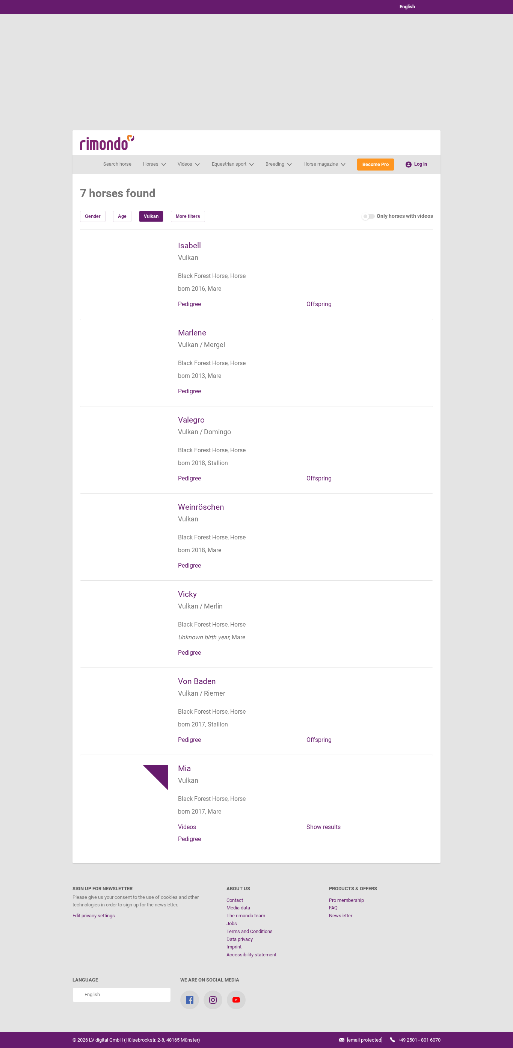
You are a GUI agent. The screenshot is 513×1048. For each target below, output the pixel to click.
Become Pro (375, 164)
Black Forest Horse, (204, 275)
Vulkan (188, 257)
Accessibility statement (251, 954)
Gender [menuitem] (93, 216)
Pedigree (189, 304)
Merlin (213, 606)
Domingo (217, 432)
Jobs (231, 923)
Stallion (218, 463)
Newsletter (340, 915)
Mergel (214, 345)
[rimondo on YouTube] (236, 1000)
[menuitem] (188, 216)
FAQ (333, 908)
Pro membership (346, 900)
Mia (184, 768)
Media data (238, 908)
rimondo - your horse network (107, 142)
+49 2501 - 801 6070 (419, 1040)
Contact (234, 900)
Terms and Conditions (249, 931)
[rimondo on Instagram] (213, 1000)
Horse (238, 275)
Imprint (233, 947)
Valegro (191, 419)
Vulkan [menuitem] (151, 216)
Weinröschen (201, 507)
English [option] (406, 6)
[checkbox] (397, 216)
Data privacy (239, 939)
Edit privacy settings (93, 915)
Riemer (214, 693)
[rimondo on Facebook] (189, 1000)
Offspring (319, 304)
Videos (187, 827)
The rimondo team (245, 915)
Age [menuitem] (122, 216)
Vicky (187, 594)
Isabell (189, 245)
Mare (214, 288)
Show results (323, 827)
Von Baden (197, 681)
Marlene (192, 332)
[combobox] (414, 7)
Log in (420, 164)
